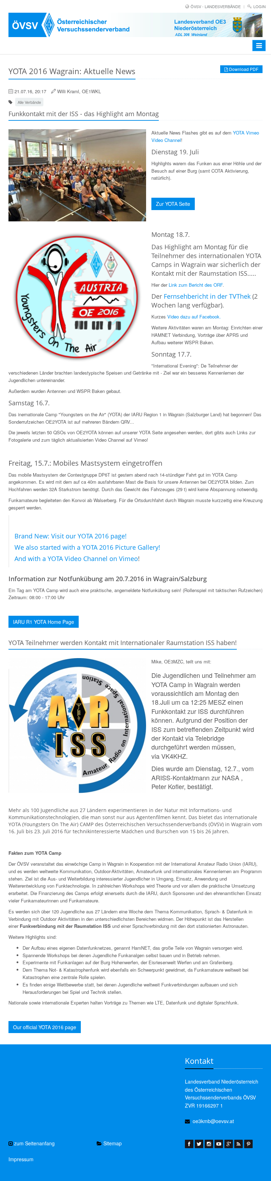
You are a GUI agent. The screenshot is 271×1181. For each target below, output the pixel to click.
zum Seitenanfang (34, 1143)
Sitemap (112, 1143)
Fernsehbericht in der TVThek (207, 296)
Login (259, 6)
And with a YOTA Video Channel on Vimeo (76, 558)
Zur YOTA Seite (173, 203)
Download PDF (243, 69)
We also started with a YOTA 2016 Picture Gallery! (87, 547)
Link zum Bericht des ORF (195, 284)
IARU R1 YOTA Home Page (43, 621)
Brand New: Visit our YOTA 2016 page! (70, 536)
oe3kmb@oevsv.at (213, 1121)
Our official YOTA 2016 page (44, 1027)
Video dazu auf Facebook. (194, 316)
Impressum (21, 1159)
